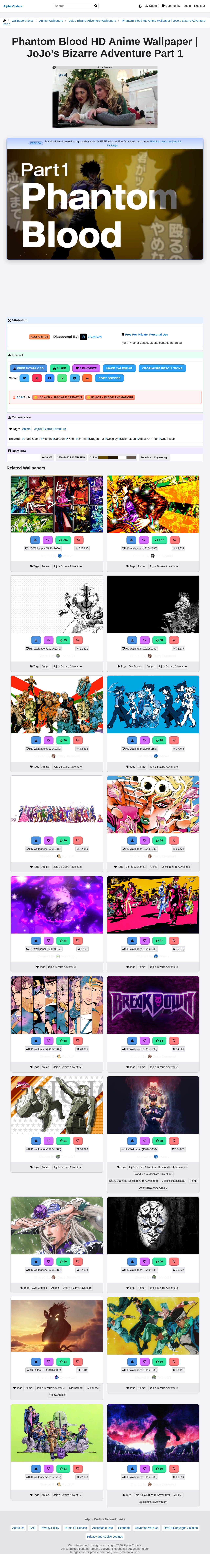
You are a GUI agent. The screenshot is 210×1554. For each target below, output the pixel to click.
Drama (81, 438)
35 (161, 1361)
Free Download (30, 368)
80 (65, 840)
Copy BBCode (109, 378)
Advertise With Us (146, 1528)
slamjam (95, 336)
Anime (26, 429)
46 (161, 1261)
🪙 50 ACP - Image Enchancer (110, 397)
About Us (18, 1528)
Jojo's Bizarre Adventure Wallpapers (93, 20)
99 (65, 640)
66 (65, 1261)
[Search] (96, 6)
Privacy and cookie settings (105, 1536)
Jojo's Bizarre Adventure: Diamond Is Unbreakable (157, 1167)
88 (161, 640)
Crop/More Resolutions (162, 368)
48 (65, 940)
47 (161, 940)
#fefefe (122, 457)
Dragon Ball (96, 438)
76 (65, 740)
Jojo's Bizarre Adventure (50, 429)
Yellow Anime (57, 1394)
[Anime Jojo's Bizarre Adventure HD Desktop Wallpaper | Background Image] (153, 1253)
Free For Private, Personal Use (146, 334)
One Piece (167, 438)
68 (65, 1040)
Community (172, 5)
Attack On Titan (148, 438)
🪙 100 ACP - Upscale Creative (58, 397)
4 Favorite (88, 368)
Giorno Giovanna (135, 866)
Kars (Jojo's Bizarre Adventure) (152, 1495)
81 (65, 1140)
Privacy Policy (50, 1528)
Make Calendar (119, 368)
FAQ (32, 1528)
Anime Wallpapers (51, 20)
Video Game (31, 438)
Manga (46, 438)
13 (65, 1361)
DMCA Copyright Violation (181, 1528)
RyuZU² (68, 856)
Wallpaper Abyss (22, 20)
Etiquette (124, 1528)
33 (65, 1468)
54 (161, 840)
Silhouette (93, 1388)
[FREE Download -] (132, 1261)
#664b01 (103, 457)
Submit (153, 5)
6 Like (61, 368)
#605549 (131, 457)
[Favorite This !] (145, 1261)
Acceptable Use (102, 1528)
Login (187, 5)
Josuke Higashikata (173, 1180)
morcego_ (69, 956)
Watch (70, 438)
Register (199, 5)
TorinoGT (68, 656)
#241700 (113, 457)
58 (161, 1140)
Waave (68, 556)
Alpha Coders (12, 6)
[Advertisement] (105, 288)
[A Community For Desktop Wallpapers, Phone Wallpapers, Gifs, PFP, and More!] (4, 20)
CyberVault (68, 1377)
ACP (19, 397)
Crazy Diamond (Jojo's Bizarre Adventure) (133, 1180)
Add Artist (39, 336)
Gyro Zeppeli (39, 1287)
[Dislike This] (174, 1261)
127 (161, 540)
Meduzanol (164, 556)
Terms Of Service (75, 1528)
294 (65, 540)
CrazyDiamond (164, 656)
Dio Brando (135, 666)
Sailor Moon (127, 438)
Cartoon (58, 438)
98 (161, 740)
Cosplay (111, 438)
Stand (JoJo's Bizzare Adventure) (153, 1174)
